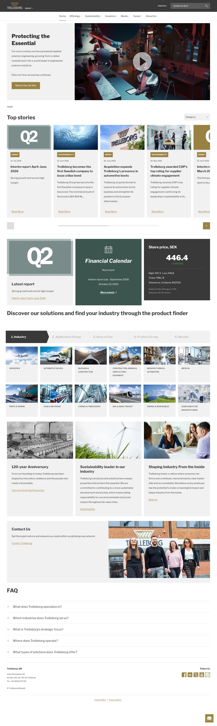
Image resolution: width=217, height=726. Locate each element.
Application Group (66, 337)
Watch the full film (25, 85)
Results (182, 337)
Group (15, 154)
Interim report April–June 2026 (29, 298)
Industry (18, 337)
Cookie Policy (100, 700)
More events (107, 292)
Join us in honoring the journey (28, 490)
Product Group (146, 337)
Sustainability (66, 154)
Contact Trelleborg (22, 543)
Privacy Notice (115, 700)
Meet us (153, 499)
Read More (18, 211)
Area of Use (103, 337)
